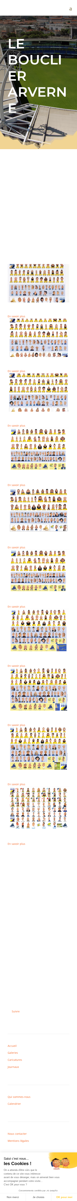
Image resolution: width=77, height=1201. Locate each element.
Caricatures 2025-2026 (23, 304)
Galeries (13, 1052)
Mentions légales (18, 1141)
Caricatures (15, 1060)
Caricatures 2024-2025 (23, 358)
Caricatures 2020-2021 (23, 594)
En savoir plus (16, 316)
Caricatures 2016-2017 (23, 831)
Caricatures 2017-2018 (23, 772)
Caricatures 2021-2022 (23, 535)
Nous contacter (17, 1133)
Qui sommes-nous (19, 1097)
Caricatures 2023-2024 (23, 413)
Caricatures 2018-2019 (23, 713)
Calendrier (14, 1103)
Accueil (12, 1046)
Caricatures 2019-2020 (23, 653)
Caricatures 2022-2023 (23, 473)
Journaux (13, 1067)
